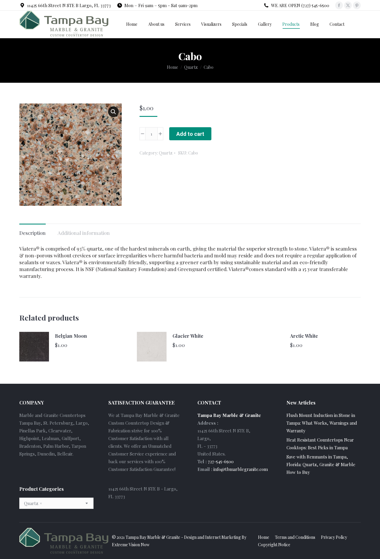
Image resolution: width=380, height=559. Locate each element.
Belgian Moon (71, 336)
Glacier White (187, 336)
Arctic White (304, 336)
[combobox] (56, 503)
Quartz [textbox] (33, 503)
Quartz (165, 153)
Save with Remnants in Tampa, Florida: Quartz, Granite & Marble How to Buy (320, 464)
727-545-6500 (221, 461)
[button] (113, 111)
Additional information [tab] (84, 233)
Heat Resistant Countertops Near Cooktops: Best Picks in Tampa (320, 443)
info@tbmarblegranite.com (240, 469)
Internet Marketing (223, 537)
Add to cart (190, 134)
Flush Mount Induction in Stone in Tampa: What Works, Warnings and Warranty (321, 423)
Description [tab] (32, 233)
